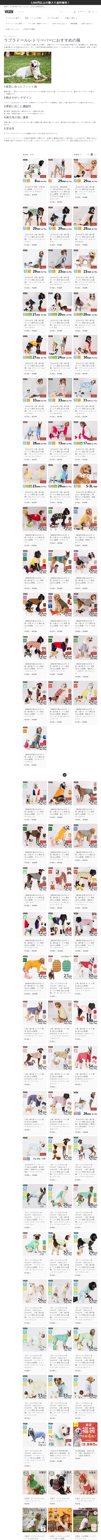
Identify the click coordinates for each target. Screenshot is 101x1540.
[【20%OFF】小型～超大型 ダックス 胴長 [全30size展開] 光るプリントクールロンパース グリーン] (60, 485)
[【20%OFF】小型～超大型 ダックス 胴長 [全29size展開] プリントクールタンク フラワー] (34, 227)
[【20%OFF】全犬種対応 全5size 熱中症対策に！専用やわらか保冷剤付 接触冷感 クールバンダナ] (85, 485)
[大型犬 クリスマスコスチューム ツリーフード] (34, 1488)
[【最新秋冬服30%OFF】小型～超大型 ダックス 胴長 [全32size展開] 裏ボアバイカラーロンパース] (60, 656)
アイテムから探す (13, 18)
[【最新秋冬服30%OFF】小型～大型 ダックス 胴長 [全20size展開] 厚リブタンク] (60, 800)
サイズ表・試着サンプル (37, 23)
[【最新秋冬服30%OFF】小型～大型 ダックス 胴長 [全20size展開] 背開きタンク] (85, 843)
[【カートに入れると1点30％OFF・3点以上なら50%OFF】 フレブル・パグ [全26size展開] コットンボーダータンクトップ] (34, 1254)
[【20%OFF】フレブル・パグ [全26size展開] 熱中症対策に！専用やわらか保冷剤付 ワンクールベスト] (34, 1157)
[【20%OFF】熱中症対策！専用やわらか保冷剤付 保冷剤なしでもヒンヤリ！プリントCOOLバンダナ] (60, 1443)
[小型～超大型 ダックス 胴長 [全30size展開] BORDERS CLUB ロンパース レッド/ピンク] (85, 1066)
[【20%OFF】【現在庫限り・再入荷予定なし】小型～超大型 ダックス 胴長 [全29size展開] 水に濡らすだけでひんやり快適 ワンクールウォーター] (60, 181)
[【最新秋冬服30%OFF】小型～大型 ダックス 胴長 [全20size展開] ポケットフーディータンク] (34, 845)
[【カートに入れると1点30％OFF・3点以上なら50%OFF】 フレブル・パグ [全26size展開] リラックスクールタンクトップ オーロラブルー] (34, 1207)
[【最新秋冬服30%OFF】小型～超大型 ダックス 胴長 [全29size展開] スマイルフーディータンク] (60, 845)
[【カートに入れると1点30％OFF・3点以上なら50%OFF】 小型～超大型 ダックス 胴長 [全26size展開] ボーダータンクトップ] (60, 977)
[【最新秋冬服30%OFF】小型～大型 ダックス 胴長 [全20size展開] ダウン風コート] (60, 613)
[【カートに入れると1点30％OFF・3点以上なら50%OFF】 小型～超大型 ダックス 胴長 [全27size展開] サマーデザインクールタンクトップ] (60, 1159)
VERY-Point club (58, 23)
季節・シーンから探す (33, 18)
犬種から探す (70, 18)
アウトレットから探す (14, 23)
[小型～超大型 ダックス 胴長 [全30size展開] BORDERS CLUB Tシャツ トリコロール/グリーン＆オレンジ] (60, 1068)
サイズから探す (54, 18)
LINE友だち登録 (29, 29)
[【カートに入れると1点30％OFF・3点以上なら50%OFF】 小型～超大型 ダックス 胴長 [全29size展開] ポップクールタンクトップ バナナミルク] (85, 1255)
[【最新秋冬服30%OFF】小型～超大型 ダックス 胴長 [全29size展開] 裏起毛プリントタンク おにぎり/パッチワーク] (60, 703)
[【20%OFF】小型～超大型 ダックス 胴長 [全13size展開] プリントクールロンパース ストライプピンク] (60, 442)
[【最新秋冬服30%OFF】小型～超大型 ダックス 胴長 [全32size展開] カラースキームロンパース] (85, 933)
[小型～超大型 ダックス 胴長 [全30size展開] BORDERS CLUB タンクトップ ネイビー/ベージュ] (34, 1021)
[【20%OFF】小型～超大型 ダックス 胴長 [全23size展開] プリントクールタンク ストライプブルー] (60, 270)
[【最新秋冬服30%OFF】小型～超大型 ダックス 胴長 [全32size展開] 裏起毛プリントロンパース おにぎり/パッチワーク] (60, 889)
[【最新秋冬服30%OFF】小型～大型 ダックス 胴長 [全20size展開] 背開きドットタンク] (85, 528)
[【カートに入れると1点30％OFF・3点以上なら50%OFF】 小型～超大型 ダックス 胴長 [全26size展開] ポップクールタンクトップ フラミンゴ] (34, 1302)
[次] (65, 775)
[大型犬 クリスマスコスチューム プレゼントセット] (85, 1488)
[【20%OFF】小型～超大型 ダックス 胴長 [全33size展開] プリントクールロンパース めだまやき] (60, 399)
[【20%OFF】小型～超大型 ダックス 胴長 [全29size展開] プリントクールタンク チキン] (60, 227)
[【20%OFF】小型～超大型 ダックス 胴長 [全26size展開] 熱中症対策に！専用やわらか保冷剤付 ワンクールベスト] (85, 1113)
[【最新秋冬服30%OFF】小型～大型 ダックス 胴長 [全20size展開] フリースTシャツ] (34, 528)
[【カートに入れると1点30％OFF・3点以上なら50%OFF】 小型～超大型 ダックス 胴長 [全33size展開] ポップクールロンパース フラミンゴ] (85, 1398)
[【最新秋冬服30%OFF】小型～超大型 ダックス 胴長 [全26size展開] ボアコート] (60, 570)
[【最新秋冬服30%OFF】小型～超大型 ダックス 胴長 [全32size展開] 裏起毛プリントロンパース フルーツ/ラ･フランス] (85, 889)
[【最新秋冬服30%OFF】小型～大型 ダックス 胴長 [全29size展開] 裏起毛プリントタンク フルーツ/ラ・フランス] (85, 703)
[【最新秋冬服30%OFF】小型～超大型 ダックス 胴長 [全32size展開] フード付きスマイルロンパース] (34, 976)
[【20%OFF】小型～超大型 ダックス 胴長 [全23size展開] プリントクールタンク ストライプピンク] (85, 270)
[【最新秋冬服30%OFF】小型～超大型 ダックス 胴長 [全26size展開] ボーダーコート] (85, 570)
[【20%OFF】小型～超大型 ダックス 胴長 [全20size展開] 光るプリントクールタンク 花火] (60, 313)
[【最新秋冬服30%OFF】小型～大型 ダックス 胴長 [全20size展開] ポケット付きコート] (85, 613)
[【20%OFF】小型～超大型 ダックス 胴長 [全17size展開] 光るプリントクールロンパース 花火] (85, 442)
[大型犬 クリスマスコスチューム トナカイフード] (60, 1488)
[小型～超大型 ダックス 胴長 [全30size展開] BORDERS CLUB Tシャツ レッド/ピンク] (85, 1021)
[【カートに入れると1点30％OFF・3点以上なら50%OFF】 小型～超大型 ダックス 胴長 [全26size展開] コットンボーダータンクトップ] (85, 1207)
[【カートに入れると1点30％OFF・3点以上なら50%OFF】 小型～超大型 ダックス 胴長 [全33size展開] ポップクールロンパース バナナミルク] (34, 1398)
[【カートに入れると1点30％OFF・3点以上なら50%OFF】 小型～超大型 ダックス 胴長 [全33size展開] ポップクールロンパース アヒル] (60, 1398)
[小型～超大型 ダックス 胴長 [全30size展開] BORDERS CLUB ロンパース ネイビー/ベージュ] (34, 1112)
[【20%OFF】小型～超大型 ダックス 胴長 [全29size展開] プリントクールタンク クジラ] (34, 270)
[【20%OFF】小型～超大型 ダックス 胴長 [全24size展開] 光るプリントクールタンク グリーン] (60, 356)
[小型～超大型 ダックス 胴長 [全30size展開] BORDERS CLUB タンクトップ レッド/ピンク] (85, 976)
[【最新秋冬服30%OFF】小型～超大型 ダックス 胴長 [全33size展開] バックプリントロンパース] (60, 933)
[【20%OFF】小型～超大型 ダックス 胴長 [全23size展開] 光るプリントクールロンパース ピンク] (34, 485)
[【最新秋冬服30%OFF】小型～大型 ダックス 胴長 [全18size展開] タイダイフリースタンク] (34, 747)
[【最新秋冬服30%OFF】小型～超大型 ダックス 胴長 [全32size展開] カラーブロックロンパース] (34, 933)
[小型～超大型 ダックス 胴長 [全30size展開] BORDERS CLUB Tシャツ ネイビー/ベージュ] (34, 1066)
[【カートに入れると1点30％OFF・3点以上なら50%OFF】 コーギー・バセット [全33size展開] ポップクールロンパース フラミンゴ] (34, 1445)
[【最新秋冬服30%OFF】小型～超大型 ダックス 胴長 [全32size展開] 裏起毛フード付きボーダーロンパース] (85, 657)
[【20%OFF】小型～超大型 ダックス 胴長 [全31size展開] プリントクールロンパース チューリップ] (85, 356)
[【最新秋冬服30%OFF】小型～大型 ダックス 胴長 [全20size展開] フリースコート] (34, 613)
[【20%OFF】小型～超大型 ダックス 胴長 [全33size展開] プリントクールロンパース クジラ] (85, 399)
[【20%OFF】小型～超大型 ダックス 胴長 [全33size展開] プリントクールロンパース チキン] (34, 399)
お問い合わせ (86, 23)
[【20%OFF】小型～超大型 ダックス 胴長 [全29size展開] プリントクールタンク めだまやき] (85, 227)
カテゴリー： (13, 36)
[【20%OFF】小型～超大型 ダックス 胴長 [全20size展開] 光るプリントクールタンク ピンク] (85, 313)
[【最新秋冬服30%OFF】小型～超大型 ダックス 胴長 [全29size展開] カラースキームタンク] (85, 802)
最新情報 (74, 23)
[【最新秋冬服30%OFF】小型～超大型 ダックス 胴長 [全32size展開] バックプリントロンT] (34, 702)
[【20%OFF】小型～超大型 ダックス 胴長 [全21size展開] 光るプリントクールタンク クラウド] (34, 313)
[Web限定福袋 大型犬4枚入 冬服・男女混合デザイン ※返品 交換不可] (85, 1441)
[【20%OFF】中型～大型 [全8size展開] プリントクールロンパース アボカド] (34, 178)
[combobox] (40, 11)
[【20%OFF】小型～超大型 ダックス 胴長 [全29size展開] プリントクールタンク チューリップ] (85, 179)
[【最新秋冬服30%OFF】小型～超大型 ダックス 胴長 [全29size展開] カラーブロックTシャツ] (34, 802)
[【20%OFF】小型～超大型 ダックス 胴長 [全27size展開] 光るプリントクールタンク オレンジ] (34, 356)
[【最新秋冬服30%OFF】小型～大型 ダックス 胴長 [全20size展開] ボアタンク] (60, 526)
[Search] (61, 11)
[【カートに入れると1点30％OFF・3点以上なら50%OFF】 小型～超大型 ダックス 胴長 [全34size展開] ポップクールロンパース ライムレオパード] (85, 1350)
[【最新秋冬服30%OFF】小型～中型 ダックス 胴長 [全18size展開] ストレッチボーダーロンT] (34, 888)
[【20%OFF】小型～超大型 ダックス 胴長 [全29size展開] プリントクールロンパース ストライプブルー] (34, 442)
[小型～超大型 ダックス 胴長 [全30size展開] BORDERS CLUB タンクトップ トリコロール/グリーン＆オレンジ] (60, 1022)
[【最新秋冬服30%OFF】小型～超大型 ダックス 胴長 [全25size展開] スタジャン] (34, 570)
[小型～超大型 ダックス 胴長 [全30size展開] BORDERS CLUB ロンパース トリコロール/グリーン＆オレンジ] (60, 1113)
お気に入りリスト (12, 29)
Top (5, 36)
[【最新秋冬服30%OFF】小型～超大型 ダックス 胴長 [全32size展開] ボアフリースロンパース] (34, 656)
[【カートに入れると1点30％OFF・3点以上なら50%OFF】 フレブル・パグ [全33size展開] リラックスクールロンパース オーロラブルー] (34, 1350)
